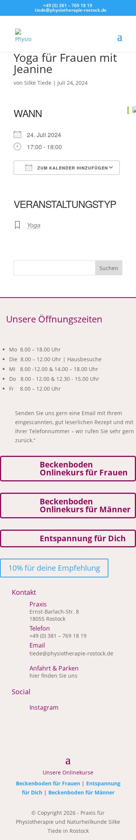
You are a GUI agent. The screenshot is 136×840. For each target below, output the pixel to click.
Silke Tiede (37, 82)
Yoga (33, 225)
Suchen (108, 268)
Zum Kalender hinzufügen (72, 168)
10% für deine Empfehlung (54, 568)
